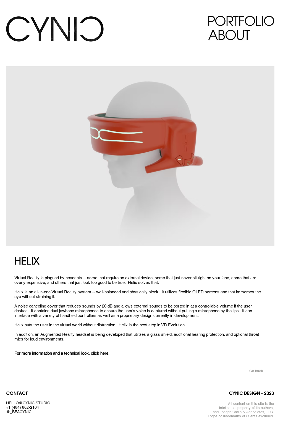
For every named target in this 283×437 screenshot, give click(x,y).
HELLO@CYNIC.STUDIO (28, 403)
